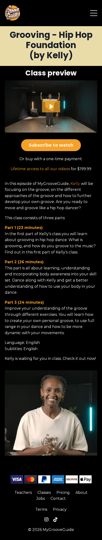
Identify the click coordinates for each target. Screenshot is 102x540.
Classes (44, 492)
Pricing (63, 492)
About (81, 492)
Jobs (40, 498)
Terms (41, 509)
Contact (58, 498)
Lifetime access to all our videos (40, 169)
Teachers (23, 492)
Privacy (60, 509)
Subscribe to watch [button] (51, 145)
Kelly (75, 183)
